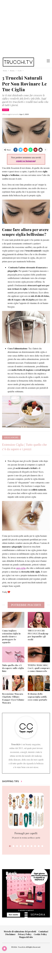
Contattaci (43, 931)
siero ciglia (21, 567)
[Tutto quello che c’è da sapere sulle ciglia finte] (13, 654)
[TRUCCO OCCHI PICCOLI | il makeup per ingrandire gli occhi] (39, 620)
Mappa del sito (26, 937)
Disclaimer (10, 934)
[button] (10, 846)
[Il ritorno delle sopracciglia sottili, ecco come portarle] (39, 683)
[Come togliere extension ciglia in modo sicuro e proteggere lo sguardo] (13, 620)
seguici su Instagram (25, 161)
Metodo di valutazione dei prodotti (20, 931)
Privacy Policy (24, 934)
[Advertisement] (26, 27)
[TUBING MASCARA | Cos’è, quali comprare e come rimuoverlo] (39, 654)
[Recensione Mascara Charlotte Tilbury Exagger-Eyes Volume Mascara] (13, 683)
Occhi (5, 110)
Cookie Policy (40, 934)
